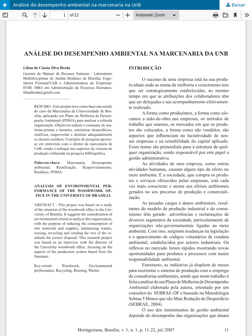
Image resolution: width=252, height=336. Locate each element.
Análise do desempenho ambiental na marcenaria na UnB (77, 5)
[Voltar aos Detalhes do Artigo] (5, 5)
